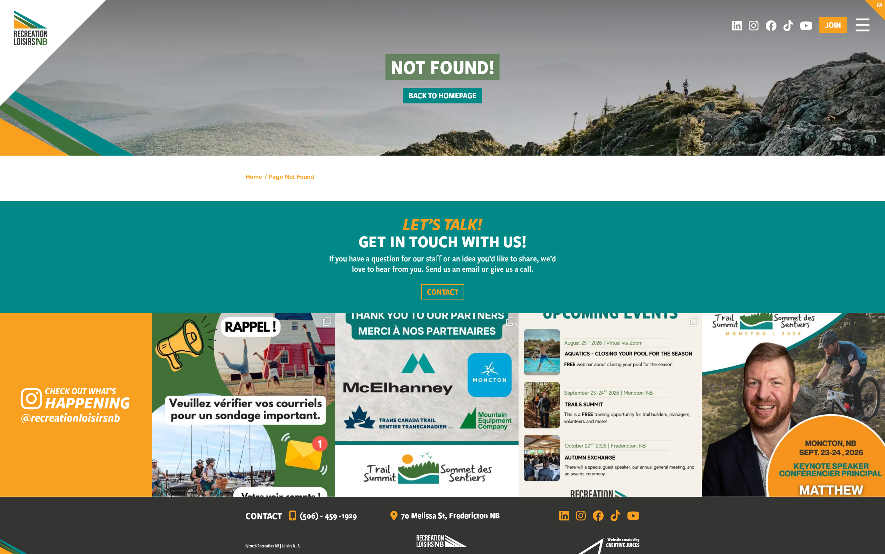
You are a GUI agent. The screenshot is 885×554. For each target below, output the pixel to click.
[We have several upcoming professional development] (610, 405)
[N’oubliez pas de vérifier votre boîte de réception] (243, 405)
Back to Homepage (442, 95)
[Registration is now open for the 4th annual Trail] (793, 405)
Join (833, 24)
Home (253, 176)
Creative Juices (623, 545)
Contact (442, 291)
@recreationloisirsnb (70, 417)
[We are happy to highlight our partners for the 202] (427, 405)
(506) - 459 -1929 (328, 515)
